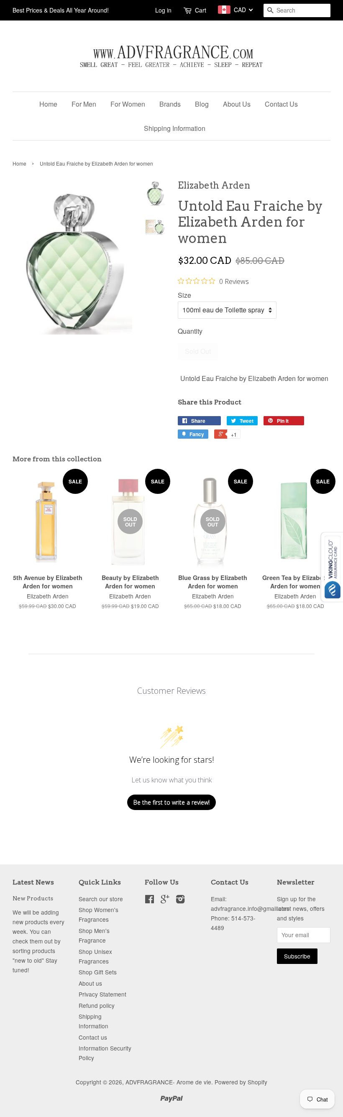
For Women (127, 104)
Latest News (33, 882)
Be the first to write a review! (171, 802)
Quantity (190, 331)
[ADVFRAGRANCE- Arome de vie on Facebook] (149, 900)
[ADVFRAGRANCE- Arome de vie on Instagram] (180, 900)
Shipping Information (174, 128)
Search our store (101, 899)
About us (90, 983)
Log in (163, 10)
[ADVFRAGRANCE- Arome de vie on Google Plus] (165, 900)
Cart (200, 10)
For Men (84, 104)
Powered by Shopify (241, 1082)
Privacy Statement (102, 994)
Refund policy (97, 1005)
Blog (202, 104)
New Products (33, 898)
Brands (170, 104)
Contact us (93, 1037)
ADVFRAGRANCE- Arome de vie (168, 1082)
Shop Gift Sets (98, 972)
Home (48, 104)
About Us (237, 104)
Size (184, 295)
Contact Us (281, 104)
